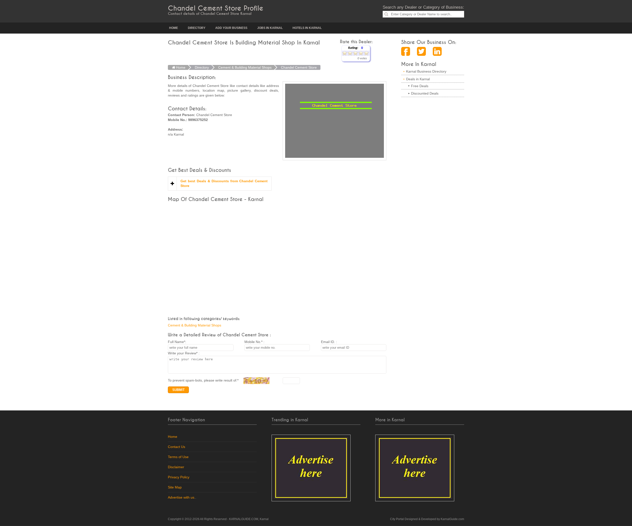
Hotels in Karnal (307, 28)
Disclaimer (176, 467)
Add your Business (231, 28)
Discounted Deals (424, 93)
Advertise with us (181, 497)
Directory (196, 28)
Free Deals (419, 86)
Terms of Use (178, 457)
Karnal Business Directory (426, 71)
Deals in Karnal (418, 79)
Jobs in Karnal (270, 28)
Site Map (175, 487)
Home (173, 28)
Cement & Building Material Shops (194, 325)
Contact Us (176, 447)
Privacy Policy (178, 477)
